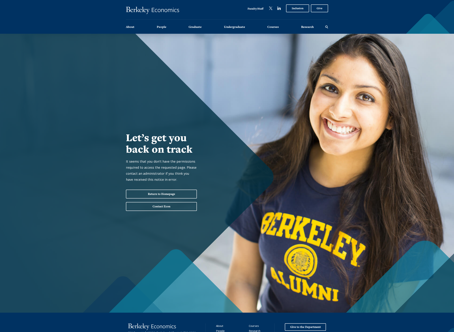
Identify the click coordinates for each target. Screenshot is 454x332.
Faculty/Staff (255, 8)
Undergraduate (234, 27)
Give (319, 8)
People (161, 27)
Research (307, 27)
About (130, 27)
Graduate (195, 27)
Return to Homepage (161, 194)
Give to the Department (305, 327)
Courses (273, 27)
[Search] (326, 27)
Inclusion (297, 8)
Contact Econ (161, 206)
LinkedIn (279, 8)
